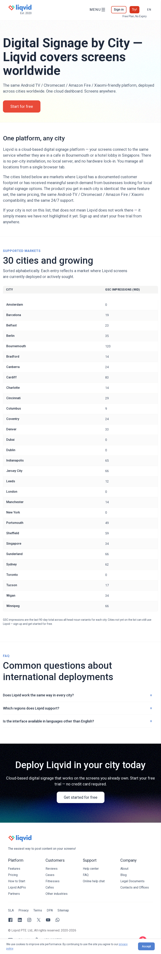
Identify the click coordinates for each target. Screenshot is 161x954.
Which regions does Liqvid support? (77, 708)
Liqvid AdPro (17, 887)
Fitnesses (52, 881)
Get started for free (80, 797)
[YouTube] (48, 920)
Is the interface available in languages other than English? (77, 721)
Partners (14, 894)
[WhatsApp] (57, 920)
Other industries (57, 894)
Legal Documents (132, 881)
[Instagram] (29, 920)
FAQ (86, 875)
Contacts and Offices (134, 887)
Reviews (52, 868)
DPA (50, 910)
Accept (146, 946)
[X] (38, 920)
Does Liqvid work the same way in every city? (77, 695)
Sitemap (63, 910)
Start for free (21, 106)
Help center (91, 868)
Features (14, 868)
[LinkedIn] (19, 920)
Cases (50, 875)
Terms (37, 910)
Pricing (13, 875)
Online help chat (94, 881)
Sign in (119, 9)
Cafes (50, 887)
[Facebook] (10, 920)
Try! (134, 9)
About (124, 868)
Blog (123, 875)
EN (149, 9)
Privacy (23, 910)
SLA (11, 910)
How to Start (16, 881)
